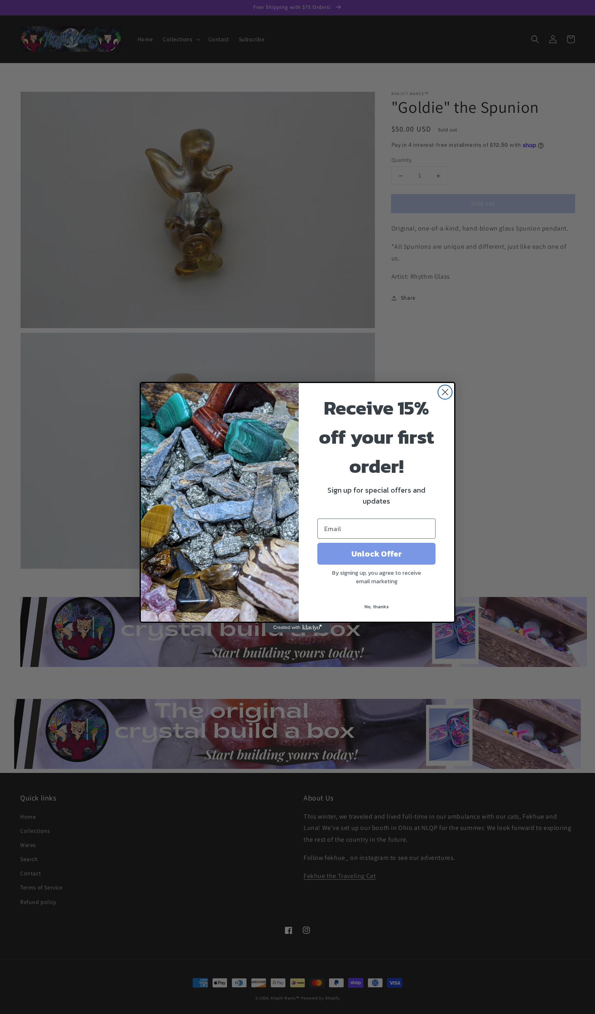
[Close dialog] (445, 392)
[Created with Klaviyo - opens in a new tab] (297, 628)
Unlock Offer (376, 554)
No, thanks (376, 606)
